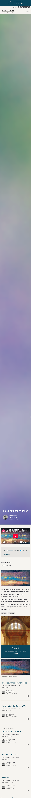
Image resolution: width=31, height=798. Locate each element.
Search (14, 7)
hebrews (3, 613)
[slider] (10, 550)
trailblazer (12, 613)
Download (7, 554)
